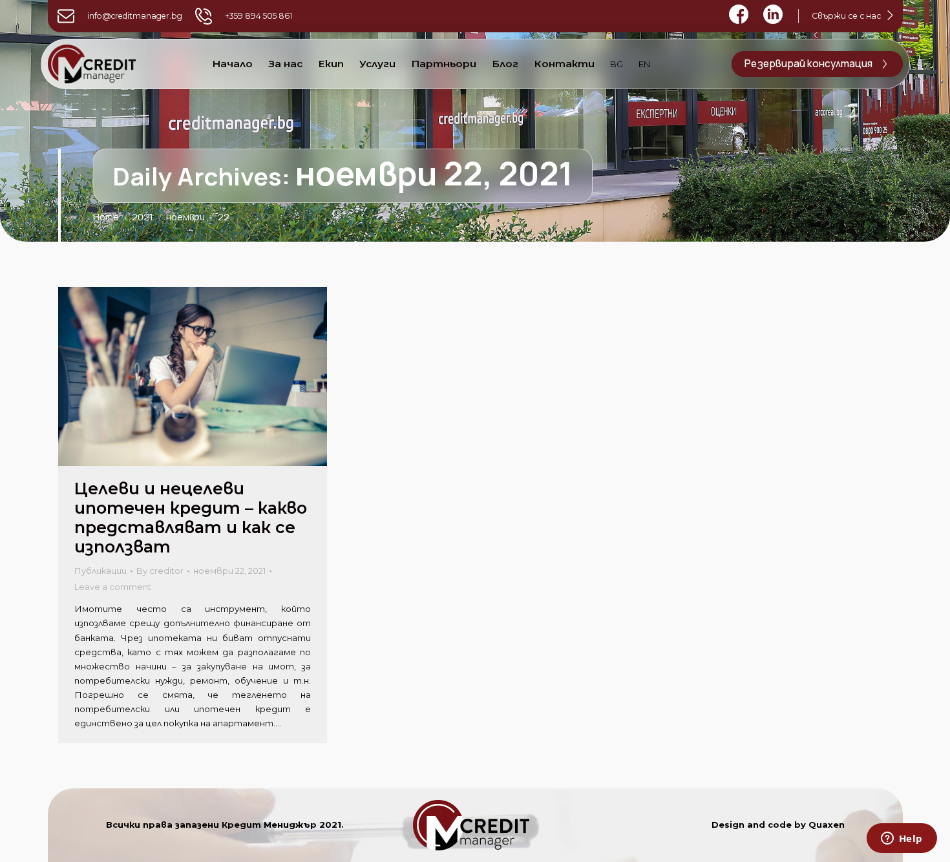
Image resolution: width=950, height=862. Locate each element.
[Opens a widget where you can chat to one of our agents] (901, 839)
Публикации (100, 570)
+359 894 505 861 (258, 16)
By (160, 570)
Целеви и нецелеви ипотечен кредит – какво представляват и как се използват (190, 517)
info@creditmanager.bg (134, 16)
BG (616, 64)
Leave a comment (112, 587)
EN (644, 64)
